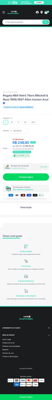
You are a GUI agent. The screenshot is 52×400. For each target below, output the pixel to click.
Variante (6, 131)
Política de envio (8, 343)
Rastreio (5, 349)
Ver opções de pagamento (23, 149)
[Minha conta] (37, 12)
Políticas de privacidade (11, 346)
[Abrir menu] (3, 12)
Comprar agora (26, 177)
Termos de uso (8, 353)
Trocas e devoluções (10, 356)
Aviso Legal (6, 339)
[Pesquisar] (45, 22)
